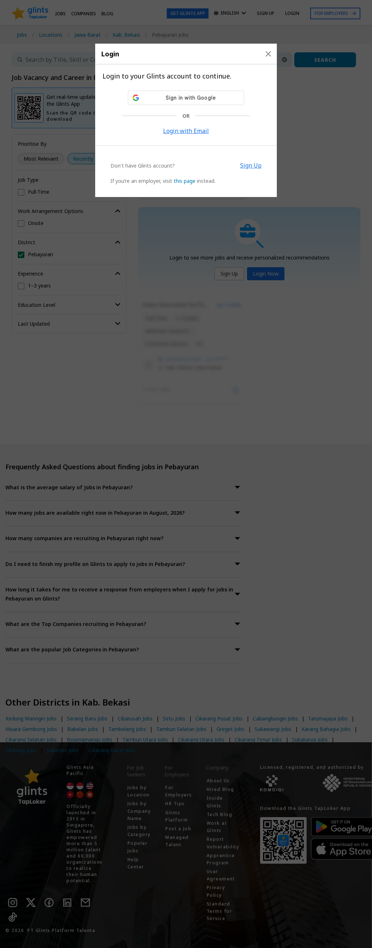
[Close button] (268, 54)
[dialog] (186, 120)
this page (184, 180)
